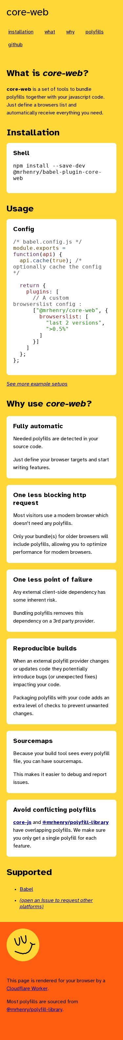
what (50, 32)
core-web (28, 12)
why (70, 32)
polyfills (95, 32)
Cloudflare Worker (27, 988)
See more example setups (37, 384)
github (15, 45)
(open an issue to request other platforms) (56, 904)
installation (20, 32)
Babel (26, 889)
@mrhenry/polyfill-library (34, 1009)
